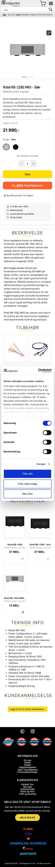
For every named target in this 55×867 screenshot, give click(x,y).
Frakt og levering (27, 794)
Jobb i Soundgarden (27, 769)
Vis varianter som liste (27, 155)
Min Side (27, 786)
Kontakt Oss (27, 784)
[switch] (47, 432)
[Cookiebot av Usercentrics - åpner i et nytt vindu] (38, 371)
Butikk (27, 762)
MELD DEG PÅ (27, 817)
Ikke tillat (27, 493)
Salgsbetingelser (27, 767)
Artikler (27, 765)
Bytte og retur (28, 791)
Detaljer (41, 464)
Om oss (27, 760)
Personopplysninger (27, 772)
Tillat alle (27, 473)
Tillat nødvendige (27, 483)
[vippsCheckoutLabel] (27, 185)
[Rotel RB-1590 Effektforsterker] (14, 521)
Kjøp (27, 174)
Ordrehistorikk (27, 789)
